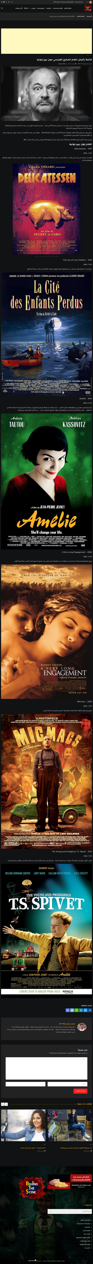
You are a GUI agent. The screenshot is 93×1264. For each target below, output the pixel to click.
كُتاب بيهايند (19, 8)
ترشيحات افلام (85, 1220)
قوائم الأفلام (67, 8)
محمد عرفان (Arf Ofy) (83, 63)
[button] (6, 1104)
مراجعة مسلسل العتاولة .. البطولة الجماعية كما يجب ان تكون (66, 2)
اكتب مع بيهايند (85, 1241)
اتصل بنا (87, 1248)
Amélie (73, 140)
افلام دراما (87, 1234)
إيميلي (80, 408)
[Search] (2, 8)
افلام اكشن (86, 1230)
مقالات (33, 8)
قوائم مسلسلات (58, 8)
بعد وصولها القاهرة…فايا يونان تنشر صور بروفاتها (76, 1148)
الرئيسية (89, 16)
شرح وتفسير (41, 8)
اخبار (91, 1144)
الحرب (27, 561)
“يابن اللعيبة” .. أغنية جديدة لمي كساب (33, 1148)
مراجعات (48, 8)
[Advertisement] (46, 41)
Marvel (26, 8)
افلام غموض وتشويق (83, 1237)
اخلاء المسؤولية (85, 1244)
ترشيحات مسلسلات (83, 1224)
